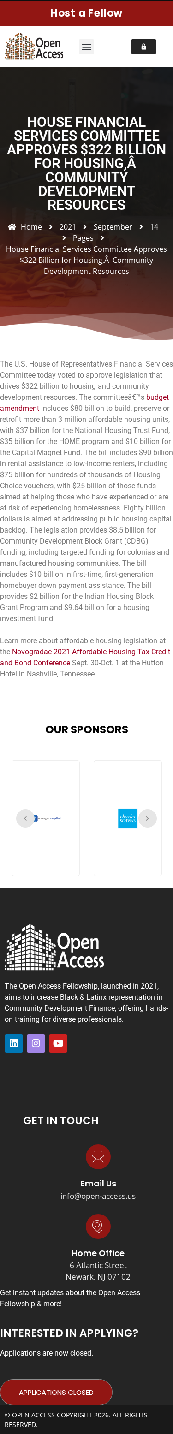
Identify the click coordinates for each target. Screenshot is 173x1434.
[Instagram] (36, 1043)
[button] (86, 46)
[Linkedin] (14, 1043)
